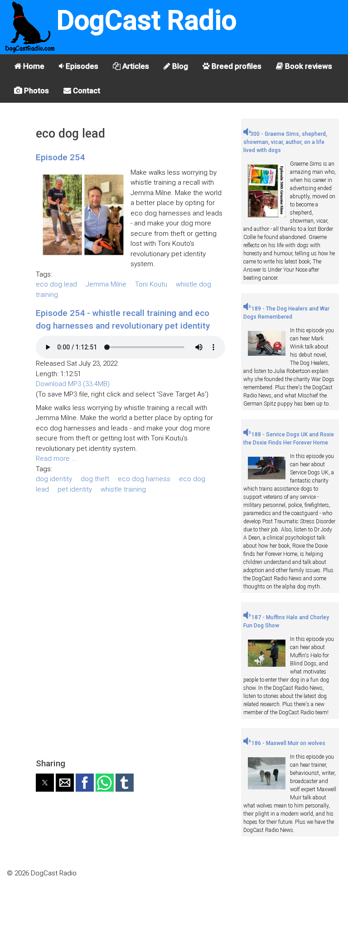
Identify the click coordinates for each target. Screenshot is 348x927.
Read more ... (56, 458)
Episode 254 (60, 157)
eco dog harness (144, 479)
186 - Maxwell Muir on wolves (287, 743)
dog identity (54, 479)
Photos (35, 90)
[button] (45, 783)
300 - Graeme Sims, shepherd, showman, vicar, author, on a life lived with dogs (285, 142)
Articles (135, 66)
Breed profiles (235, 66)
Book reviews (307, 66)
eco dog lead (56, 284)
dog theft (95, 479)
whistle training (123, 489)
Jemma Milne (106, 284)
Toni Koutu (151, 284)
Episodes (81, 66)
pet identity (75, 489)
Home (32, 66)
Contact (85, 90)
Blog (179, 66)
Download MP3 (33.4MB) (73, 384)
